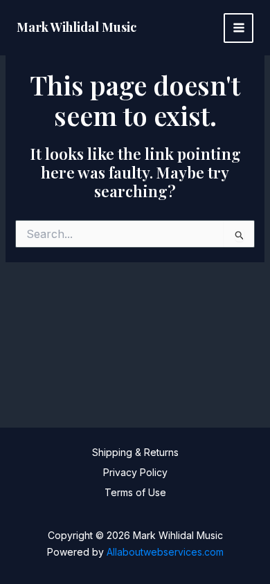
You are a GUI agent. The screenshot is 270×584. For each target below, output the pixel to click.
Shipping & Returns (135, 452)
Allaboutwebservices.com (165, 552)
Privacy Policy (135, 472)
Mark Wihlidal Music (76, 27)
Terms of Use (135, 492)
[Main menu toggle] (238, 28)
